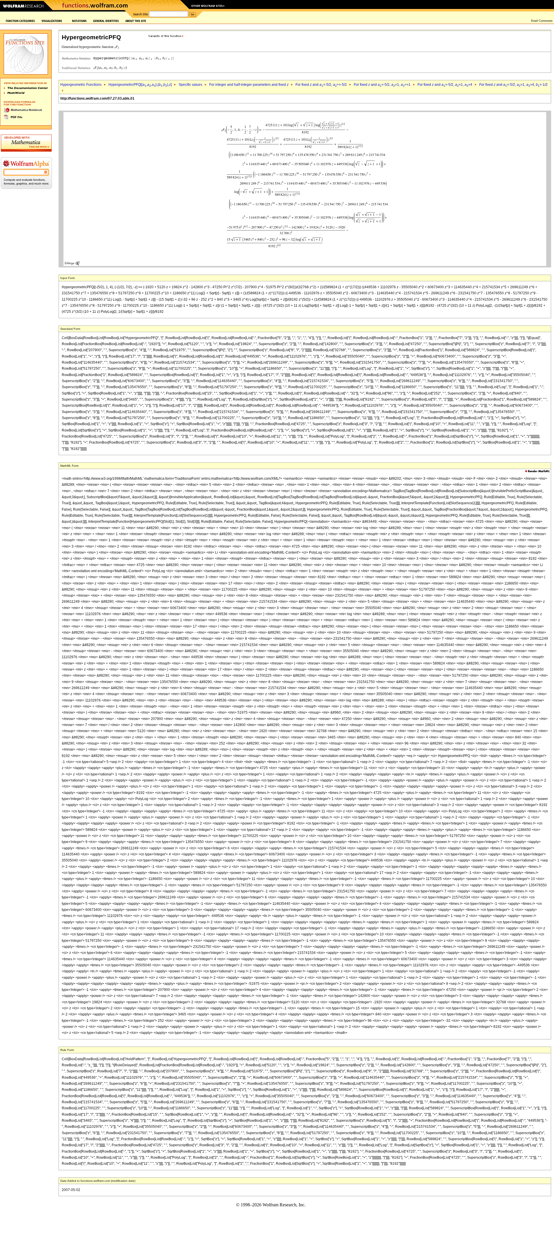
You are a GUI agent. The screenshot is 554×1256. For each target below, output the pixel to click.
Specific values (190, 85)
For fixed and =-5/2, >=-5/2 (321, 85)
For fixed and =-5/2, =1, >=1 (382, 85)
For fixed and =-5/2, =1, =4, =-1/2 (513, 85)
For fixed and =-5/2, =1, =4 (445, 85)
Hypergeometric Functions (81, 85)
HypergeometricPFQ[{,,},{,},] (140, 85)
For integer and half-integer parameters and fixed (249, 85)
